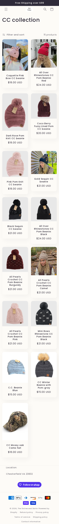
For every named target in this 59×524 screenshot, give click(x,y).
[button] (6, 9)
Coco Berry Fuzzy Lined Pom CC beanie (44, 126)
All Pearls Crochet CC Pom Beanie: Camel (43, 284)
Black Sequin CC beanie (15, 227)
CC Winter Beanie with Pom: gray (44, 385)
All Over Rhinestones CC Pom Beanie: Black (44, 230)
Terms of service (22, 517)
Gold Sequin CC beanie (44, 180)
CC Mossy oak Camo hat (15, 446)
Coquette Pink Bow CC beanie (15, 77)
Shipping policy (40, 517)
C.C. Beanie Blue (15, 389)
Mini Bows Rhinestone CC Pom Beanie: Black (44, 335)
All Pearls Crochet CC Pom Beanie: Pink (15, 335)
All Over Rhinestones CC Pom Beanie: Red (44, 76)
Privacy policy (42, 512)
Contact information (31, 521)
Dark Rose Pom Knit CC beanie (15, 137)
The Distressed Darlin (28, 508)
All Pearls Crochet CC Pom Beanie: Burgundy (15, 280)
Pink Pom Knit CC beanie (15, 183)
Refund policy (26, 512)
